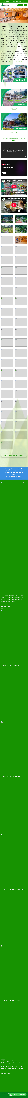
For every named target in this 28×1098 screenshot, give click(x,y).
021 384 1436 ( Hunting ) (12, 776)
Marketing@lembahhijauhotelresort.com (14, 1061)
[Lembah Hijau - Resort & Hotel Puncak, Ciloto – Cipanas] (8, 5)
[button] (25, 5)
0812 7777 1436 (9, 889)
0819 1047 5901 (9, 1001)
